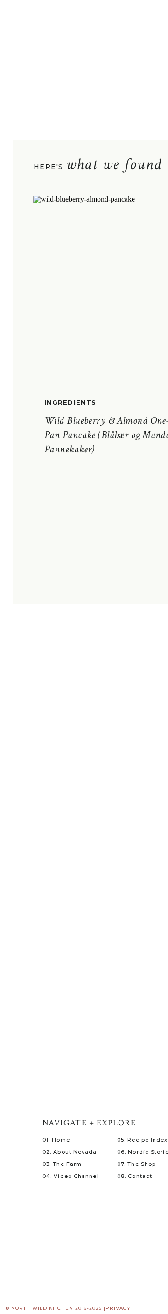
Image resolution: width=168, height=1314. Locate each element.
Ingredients (70, 402)
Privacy (118, 1308)
